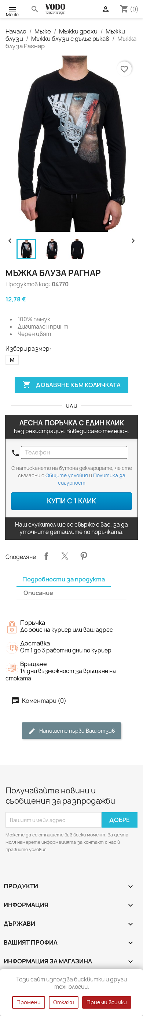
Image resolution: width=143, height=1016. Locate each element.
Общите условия (66, 475)
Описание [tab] (38, 593)
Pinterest (83, 556)
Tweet (65, 556)
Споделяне (46, 556)
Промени (28, 1002)
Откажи (63, 1002)
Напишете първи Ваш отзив (76, 730)
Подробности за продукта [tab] (63, 579)
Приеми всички (107, 1002)
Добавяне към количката (71, 384)
